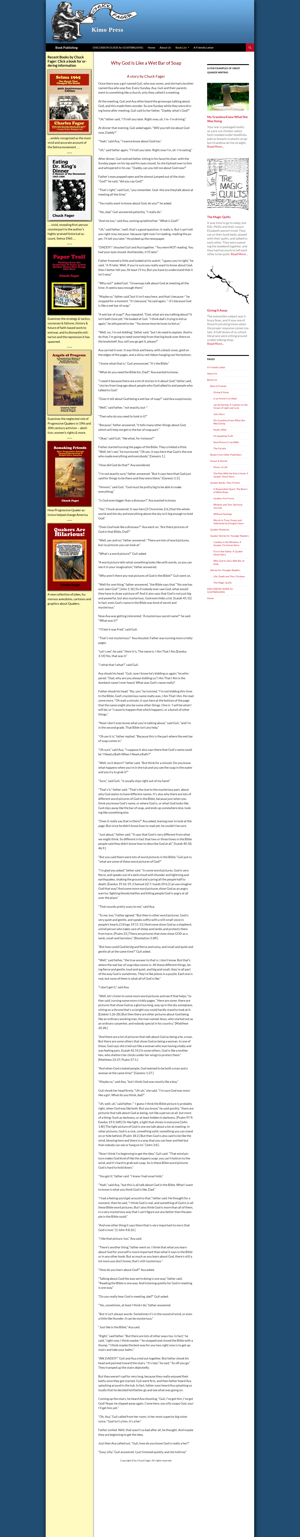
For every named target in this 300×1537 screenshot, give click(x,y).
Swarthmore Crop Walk (226, 442)
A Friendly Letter (204, 47)
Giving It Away (221, 392)
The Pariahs (219, 448)
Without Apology (222, 513)
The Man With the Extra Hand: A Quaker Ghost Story (230, 475)
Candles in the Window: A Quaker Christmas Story (227, 544)
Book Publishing (66, 47)
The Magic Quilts (222, 582)
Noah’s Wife (219, 429)
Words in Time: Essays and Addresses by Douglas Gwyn (228, 522)
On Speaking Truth (223, 435)
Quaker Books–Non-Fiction (225, 482)
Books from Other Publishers (226, 454)
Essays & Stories (218, 460)
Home (151, 47)
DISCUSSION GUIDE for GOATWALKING (118, 47)
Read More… (215, 147)
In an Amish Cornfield (225, 398)
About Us (165, 47)
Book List (181, 47)
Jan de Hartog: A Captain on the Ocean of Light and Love (230, 406)
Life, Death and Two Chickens (229, 576)
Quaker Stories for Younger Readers (229, 535)
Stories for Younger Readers (225, 570)
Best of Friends (218, 386)
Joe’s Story (219, 414)
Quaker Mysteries (219, 529)
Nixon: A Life (220, 467)
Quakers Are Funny (223, 498)
